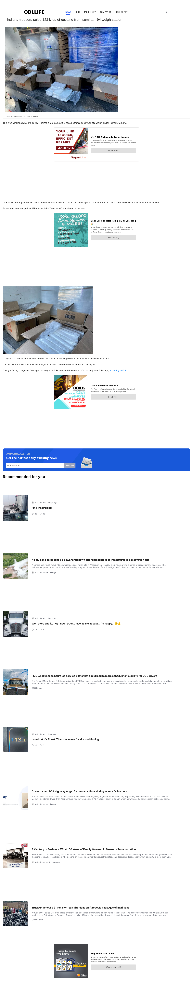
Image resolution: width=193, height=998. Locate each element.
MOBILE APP (90, 12)
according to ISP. (117, 370)
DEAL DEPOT (122, 12)
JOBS (77, 12)
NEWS (68, 12)
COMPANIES (105, 12)
